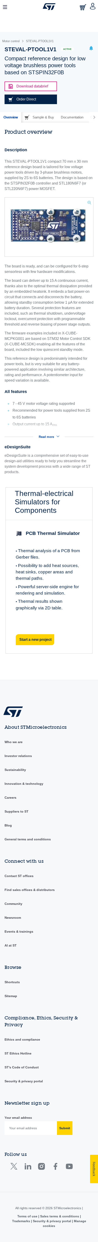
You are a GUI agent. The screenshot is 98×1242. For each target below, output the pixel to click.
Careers (10, 797)
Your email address (18, 1117)
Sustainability (15, 770)
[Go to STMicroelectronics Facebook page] (55, 1167)
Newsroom (13, 917)
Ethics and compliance (22, 1039)
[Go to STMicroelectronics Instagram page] (41, 1167)
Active (67, 49)
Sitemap (11, 996)
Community (13, 904)
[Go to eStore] (83, 7)
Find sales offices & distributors (30, 890)
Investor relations (18, 756)
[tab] (10, 117)
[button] (5, 6)
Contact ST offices (19, 876)
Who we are (14, 742)
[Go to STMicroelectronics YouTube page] (69, 1167)
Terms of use (27, 1216)
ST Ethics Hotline (18, 1053)
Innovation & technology (24, 783)
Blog (8, 825)
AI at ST (11, 945)
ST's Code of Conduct (22, 1067)
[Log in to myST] (93, 6)
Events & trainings (19, 931)
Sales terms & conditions (59, 1216)
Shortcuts (12, 982)
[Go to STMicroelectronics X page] (15, 1167)
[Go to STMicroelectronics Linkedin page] (27, 1167)
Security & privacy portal (24, 1081)
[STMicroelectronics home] (49, 6)
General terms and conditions (28, 839)
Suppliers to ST (16, 811)
